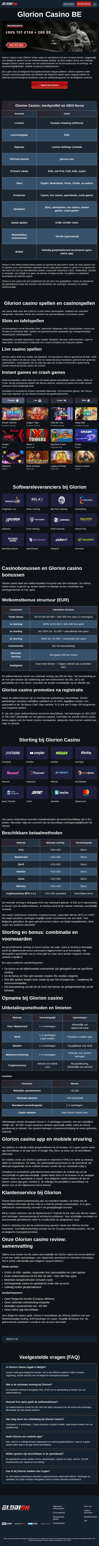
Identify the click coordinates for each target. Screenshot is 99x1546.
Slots (84, 400)
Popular (11, 400)
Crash (59, 400)
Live (35, 400)
